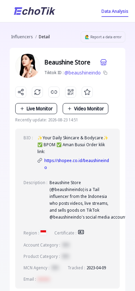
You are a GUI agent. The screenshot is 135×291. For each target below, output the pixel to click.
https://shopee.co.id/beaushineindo (76, 164)
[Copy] (105, 73)
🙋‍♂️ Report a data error (103, 36)
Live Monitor (40, 108)
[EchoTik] (34, 11)
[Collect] (87, 92)
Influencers (22, 37)
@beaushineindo (82, 72)
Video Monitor (89, 108)
